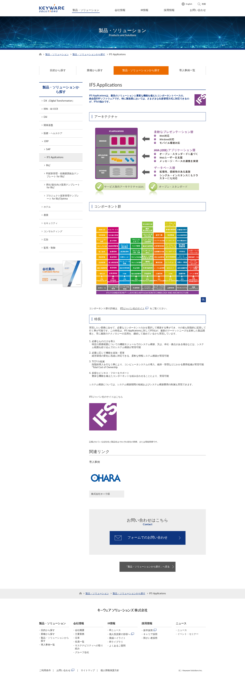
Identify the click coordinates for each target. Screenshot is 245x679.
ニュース (182, 630)
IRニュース (115, 630)
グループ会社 (82, 652)
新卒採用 (148, 630)
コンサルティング (53, 231)
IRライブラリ (116, 642)
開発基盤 (48, 125)
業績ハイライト (117, 638)
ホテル (47, 207)
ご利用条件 (45, 670)
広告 (46, 240)
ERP (46, 141)
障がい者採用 (150, 638)
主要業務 (79, 634)
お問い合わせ (198, 10)
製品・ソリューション (85, 10)
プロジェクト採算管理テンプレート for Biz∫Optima (62, 197)
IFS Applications (55, 157)
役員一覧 (79, 642)
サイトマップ (88, 670)
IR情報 (144, 10)
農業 (46, 215)
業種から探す (48, 634)
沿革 (77, 638)
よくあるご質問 (117, 646)
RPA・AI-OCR (51, 109)
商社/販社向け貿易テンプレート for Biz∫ (63, 186)
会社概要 (79, 630)
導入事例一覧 (48, 645)
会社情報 (120, 10)
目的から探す (48, 630)
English (189, 4)
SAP (48, 149)
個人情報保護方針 (109, 670)
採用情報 (169, 10)
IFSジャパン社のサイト (132, 308)
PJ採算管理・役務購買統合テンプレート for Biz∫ (62, 175)
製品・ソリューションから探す (88, 54)
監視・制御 (49, 248)
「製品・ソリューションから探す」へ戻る (147, 567)
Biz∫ (48, 165)
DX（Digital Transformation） (59, 101)
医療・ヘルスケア (53, 133)
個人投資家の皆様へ (119, 634)
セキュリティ (51, 223)
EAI (45, 117)
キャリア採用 (150, 634)
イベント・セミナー (188, 634)
